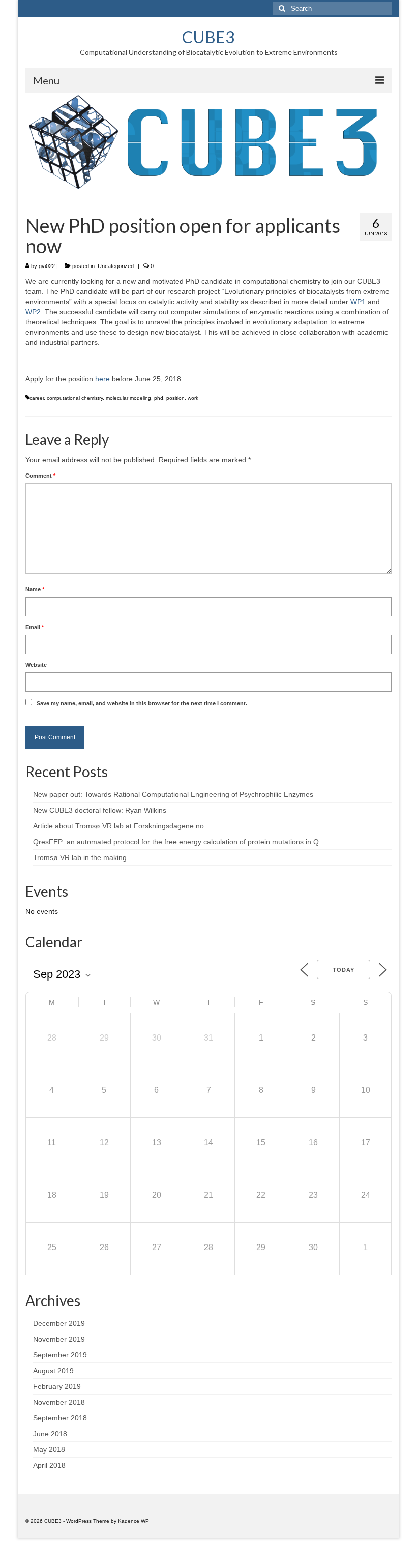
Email (34, 627)
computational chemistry (75, 398)
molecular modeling (128, 398)
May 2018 (49, 1449)
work (193, 398)
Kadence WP (133, 1521)
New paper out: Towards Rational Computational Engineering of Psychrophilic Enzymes (173, 794)
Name (34, 589)
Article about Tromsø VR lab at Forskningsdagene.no (118, 826)
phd (158, 398)
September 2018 (60, 1418)
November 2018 (59, 1402)
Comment (40, 475)
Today (343, 970)
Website (36, 665)
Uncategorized (116, 266)
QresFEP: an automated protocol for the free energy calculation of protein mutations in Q (176, 842)
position (175, 398)
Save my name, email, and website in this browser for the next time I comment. (142, 703)
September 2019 (60, 1355)
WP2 (33, 312)
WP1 (358, 302)
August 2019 (53, 1371)
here (102, 379)
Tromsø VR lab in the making (80, 857)
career (36, 398)
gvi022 (47, 266)
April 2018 (49, 1465)
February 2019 (57, 1386)
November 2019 (59, 1339)
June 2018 (50, 1434)
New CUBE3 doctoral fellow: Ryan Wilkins (99, 810)
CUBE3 (208, 37)
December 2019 (59, 1323)
